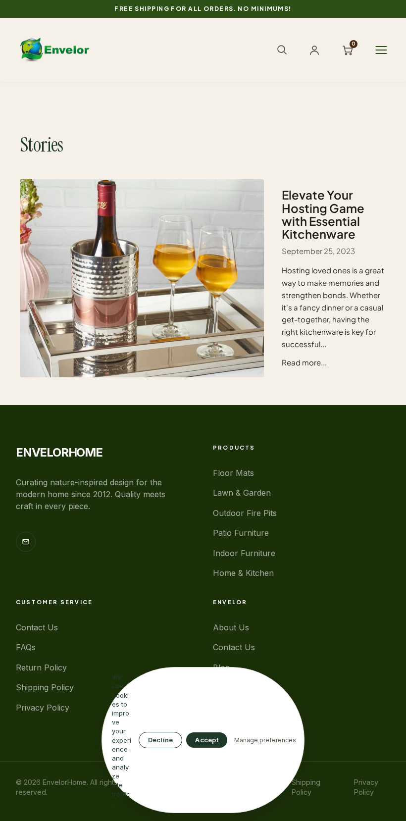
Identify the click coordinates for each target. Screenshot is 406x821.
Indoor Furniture (244, 553)
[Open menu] (381, 50)
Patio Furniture (241, 533)
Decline (160, 740)
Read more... (304, 362)
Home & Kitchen (243, 573)
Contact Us (37, 627)
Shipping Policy (45, 687)
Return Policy (41, 667)
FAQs (26, 647)
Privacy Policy (42, 708)
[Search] (282, 49)
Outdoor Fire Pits (245, 513)
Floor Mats (233, 473)
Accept (206, 740)
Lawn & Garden (242, 493)
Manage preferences (265, 740)
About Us (231, 627)
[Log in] (314, 50)
